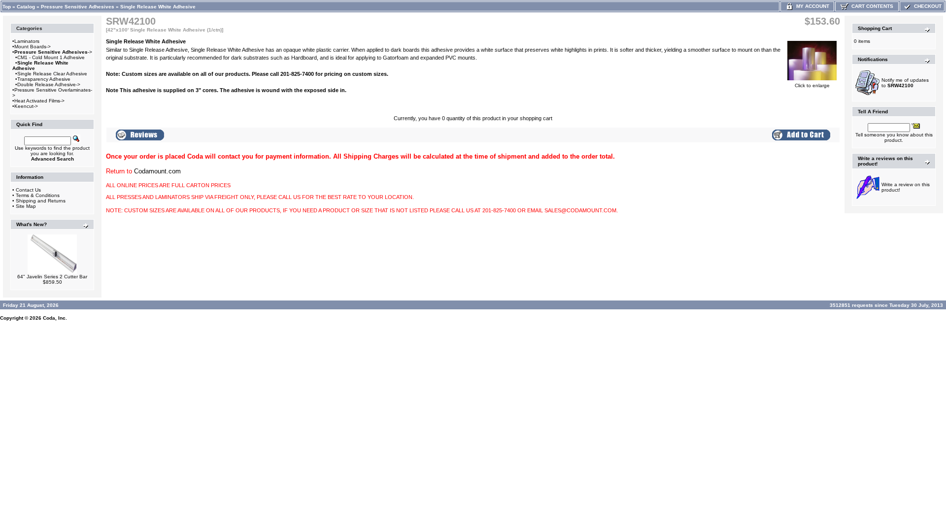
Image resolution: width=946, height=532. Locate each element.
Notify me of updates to (905, 82)
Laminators (26, 41)
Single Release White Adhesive (158, 6)
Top (6, 6)
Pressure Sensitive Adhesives (77, 6)
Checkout (926, 6)
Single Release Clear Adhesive (52, 73)
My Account (811, 6)
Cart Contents (870, 6)
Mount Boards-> (32, 46)
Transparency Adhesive (43, 79)
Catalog (26, 6)
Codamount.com (157, 171)
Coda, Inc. (55, 318)
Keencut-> (26, 106)
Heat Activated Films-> (39, 100)
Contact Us (28, 190)
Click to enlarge (812, 85)
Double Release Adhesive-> (48, 84)
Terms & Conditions (38, 195)
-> (53, 52)
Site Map (26, 206)
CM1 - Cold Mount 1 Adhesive (51, 57)
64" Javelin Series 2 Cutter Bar (52, 276)
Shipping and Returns (41, 200)
